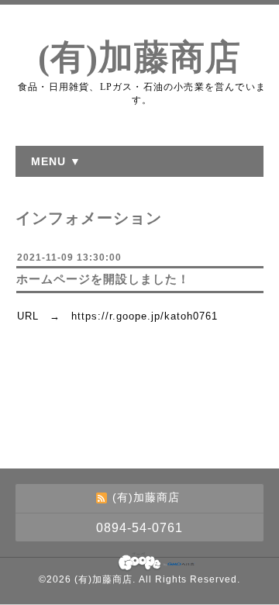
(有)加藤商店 (139, 57)
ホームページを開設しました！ (103, 278)
